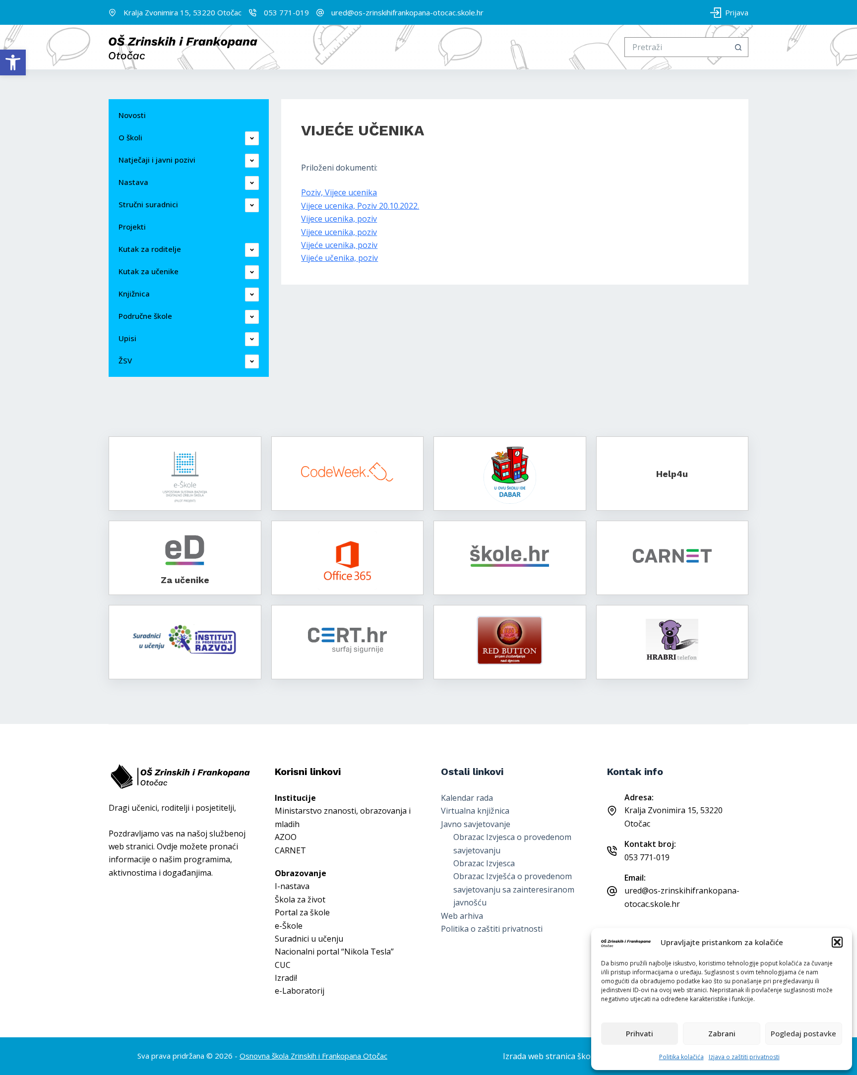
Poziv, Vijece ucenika (339, 192)
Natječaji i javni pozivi (157, 160)
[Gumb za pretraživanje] (738, 47)
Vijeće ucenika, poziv (339, 244)
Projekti (132, 227)
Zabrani (721, 1033)
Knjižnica (134, 294)
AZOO (286, 837)
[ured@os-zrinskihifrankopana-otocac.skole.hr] (320, 12)
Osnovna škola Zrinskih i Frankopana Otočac (313, 1056)
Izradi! (286, 977)
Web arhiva (462, 915)
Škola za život (300, 899)
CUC (283, 964)
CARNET (290, 850)
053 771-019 (286, 12)
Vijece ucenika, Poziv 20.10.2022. (360, 205)
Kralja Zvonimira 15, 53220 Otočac (182, 12)
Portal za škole (302, 912)
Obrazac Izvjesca (484, 863)
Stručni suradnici (148, 204)
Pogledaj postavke (803, 1033)
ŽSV (125, 360)
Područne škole (145, 316)
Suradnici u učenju (309, 938)
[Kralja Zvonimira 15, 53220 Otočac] (112, 12)
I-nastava (292, 886)
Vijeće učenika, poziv (339, 257)
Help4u (672, 474)
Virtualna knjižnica (475, 810)
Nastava (133, 182)
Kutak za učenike (149, 271)
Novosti (132, 115)
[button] (13, 62)
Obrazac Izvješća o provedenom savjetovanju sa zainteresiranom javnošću (513, 889)
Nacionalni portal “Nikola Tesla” (334, 951)
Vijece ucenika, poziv (339, 218)
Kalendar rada (467, 797)
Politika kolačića (681, 1057)
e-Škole (289, 925)
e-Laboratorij (299, 990)
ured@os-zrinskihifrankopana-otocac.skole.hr (407, 12)
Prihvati (639, 1033)
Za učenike (185, 580)
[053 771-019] (252, 12)
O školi (130, 137)
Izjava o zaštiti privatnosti (744, 1057)
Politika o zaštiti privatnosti (492, 928)
